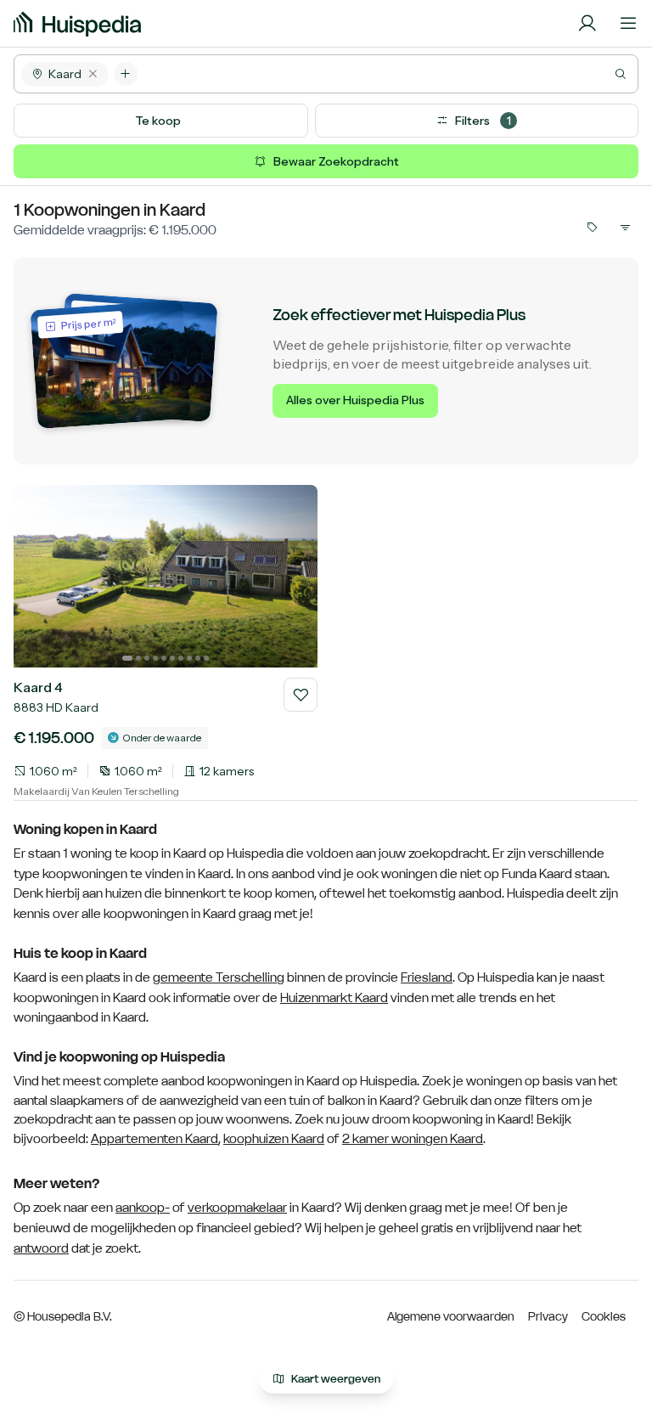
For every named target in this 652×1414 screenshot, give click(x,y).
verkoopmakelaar (237, 1207)
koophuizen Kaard (273, 1138)
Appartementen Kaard (154, 1138)
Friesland (426, 977)
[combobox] (388, 74)
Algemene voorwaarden (450, 1316)
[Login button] (587, 24)
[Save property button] (301, 695)
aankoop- (142, 1207)
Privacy (548, 1316)
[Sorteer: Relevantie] (624, 226)
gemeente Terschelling (218, 977)
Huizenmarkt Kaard (334, 998)
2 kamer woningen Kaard (412, 1138)
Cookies (604, 1316)
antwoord (41, 1248)
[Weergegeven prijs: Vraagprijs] (590, 226)
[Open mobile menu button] (628, 23)
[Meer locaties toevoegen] (126, 74)
